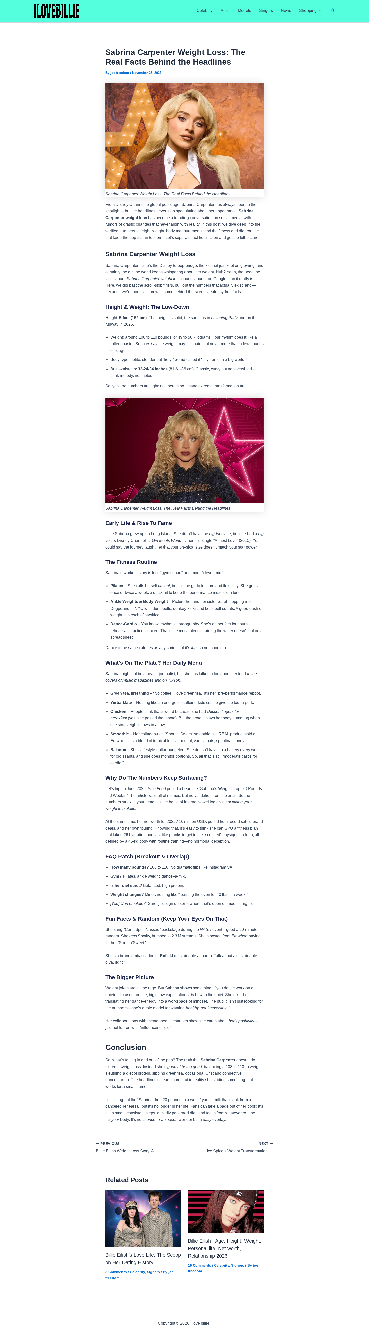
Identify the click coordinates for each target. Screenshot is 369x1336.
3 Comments (116, 1272)
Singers (266, 10)
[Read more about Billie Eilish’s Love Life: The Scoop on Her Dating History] (143, 1218)
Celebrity (205, 10)
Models (244, 10)
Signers (153, 1272)
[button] (319, 10)
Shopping (308, 10)
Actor (225, 10)
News (286, 10)
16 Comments (199, 1265)
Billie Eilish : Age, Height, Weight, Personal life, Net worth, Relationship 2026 (224, 1248)
